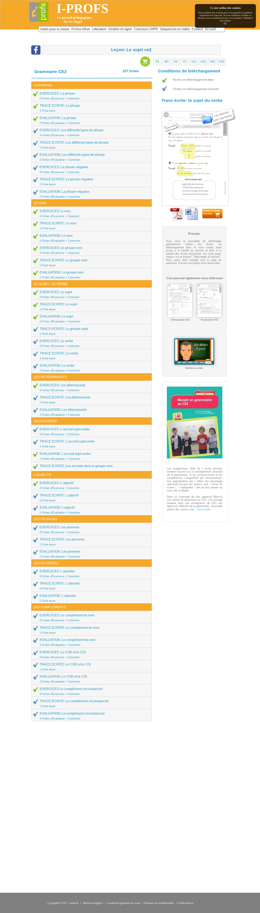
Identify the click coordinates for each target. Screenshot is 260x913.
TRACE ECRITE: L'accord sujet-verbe (67, 444)
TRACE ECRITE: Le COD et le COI (65, 667)
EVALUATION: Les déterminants (63, 412)
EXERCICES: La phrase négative (64, 169)
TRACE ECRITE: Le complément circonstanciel (74, 703)
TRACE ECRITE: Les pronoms (62, 542)
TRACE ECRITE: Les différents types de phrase (74, 145)
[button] (157, 61)
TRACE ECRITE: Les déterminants (65, 400)
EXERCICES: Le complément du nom (67, 618)
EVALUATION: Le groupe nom (61, 275)
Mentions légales (92, 902)
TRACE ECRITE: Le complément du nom (69, 630)
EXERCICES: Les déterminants (62, 387)
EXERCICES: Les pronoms (59, 529)
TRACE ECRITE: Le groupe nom (63, 262)
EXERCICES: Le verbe (59, 343)
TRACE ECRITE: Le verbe (59, 356)
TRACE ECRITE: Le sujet (58, 307)
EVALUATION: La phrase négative (64, 194)
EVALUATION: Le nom (60, 238)
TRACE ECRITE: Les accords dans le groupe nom (76, 466)
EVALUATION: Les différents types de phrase (72, 157)
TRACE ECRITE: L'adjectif (59, 498)
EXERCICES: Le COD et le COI (63, 654)
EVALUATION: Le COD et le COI (63, 679)
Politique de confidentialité (159, 902)
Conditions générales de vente (123, 902)
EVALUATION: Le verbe (60, 368)
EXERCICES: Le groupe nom (61, 250)
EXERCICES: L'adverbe (59, 574)
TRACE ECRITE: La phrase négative (66, 182)
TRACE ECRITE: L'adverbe (60, 586)
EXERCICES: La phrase (59, 96)
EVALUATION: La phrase (60, 120)
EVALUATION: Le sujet (60, 319)
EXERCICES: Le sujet (59, 294)
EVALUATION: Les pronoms (60, 554)
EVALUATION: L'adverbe (58, 598)
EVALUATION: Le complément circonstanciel (72, 716)
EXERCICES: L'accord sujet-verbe (65, 431)
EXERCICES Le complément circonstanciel (71, 691)
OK (225, 23)
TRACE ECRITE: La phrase (60, 108)
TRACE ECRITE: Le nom (58, 226)
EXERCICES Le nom (59, 213)
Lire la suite (203, 509)
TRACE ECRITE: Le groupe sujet (64, 331)
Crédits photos (186, 902)
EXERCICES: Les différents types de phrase (72, 132)
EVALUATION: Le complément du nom (67, 642)
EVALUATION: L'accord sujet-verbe (65, 456)
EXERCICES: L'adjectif (59, 485)
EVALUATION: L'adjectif (60, 510)
